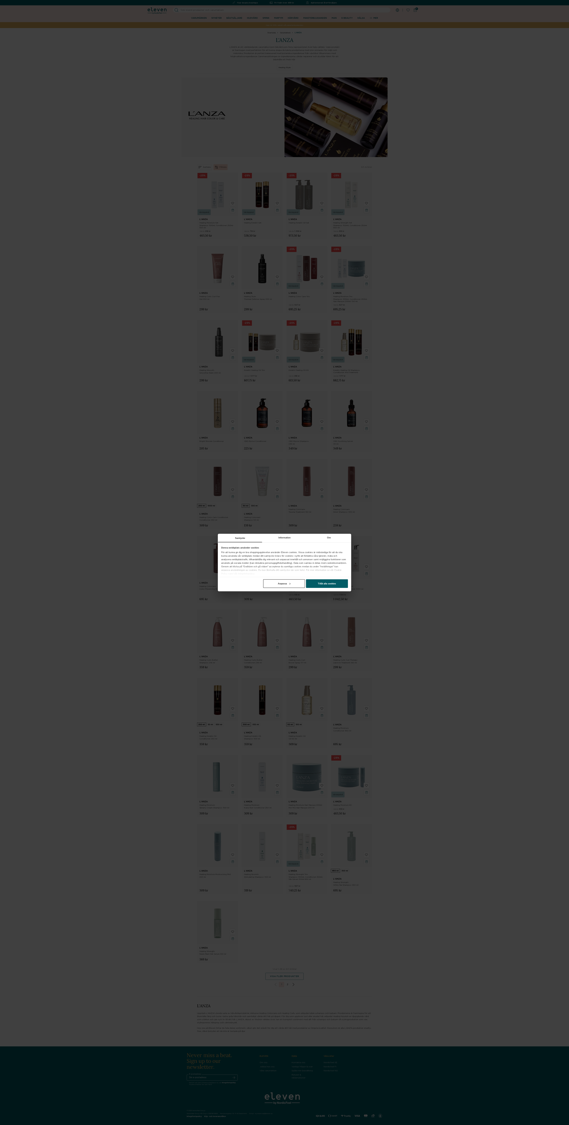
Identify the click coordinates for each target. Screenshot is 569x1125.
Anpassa (282, 583)
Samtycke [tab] (240, 538)
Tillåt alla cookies (327, 583)
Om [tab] (329, 537)
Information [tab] (284, 537)
